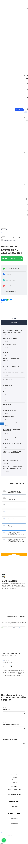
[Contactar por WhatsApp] (4, 840)
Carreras (3, 229)
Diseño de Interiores (11, 229)
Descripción (14, 322)
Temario (14, 318)
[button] (25, 112)
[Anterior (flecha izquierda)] (0, 843)
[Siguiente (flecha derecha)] (2, 843)
